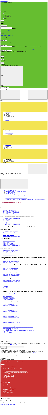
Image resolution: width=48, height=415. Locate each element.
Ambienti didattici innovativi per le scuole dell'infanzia (16, 198)
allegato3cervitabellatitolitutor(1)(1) (10, 298)
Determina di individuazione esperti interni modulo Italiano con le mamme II (18, 327)
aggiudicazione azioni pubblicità (9, 210)
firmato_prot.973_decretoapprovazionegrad (11, 280)
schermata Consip (6, 333)
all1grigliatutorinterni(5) (7, 296)
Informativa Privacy (7, 387)
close (2, 100)
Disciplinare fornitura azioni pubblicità (10, 328)
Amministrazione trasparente (8, 393)
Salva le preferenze (10, 359)
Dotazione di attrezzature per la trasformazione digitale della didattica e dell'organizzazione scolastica (25, 199)
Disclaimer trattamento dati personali (7, 404)
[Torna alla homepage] (24, 89)
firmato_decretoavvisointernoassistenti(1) (11, 288)
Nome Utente (15, 27)
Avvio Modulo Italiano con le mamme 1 (11, 212)
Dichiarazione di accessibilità (8, 389)
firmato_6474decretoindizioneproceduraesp (11, 236)
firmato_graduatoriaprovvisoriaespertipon (11, 317)
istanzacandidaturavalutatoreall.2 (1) (10, 254)
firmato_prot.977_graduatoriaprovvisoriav (11, 281)
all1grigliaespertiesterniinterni (9, 232)
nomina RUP (5, 331)
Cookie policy (6, 384)
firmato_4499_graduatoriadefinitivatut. (10, 262)
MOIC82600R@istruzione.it (16, 371)
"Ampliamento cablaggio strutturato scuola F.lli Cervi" (16, 191)
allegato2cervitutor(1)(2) (8, 243)
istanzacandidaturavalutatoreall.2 (9, 255)
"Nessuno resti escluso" (10, 193)
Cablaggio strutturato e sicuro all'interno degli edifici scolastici (18, 195)
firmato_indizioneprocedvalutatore (9, 251)
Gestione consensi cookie (8, 392)
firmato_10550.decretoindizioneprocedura (11, 219)
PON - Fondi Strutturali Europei (9, 175)
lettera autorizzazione (7, 329)
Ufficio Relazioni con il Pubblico (9, 388)
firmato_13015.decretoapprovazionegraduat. (11, 316)
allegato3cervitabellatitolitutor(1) (9, 244)
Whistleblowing (6, 391)
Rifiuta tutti (10, 346)
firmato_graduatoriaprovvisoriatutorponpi (11, 323)
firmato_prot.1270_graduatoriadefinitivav (11, 275)
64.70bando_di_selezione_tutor (9, 241)
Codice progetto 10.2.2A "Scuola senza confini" (15, 194)
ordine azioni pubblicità (7, 332)
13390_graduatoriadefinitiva (8, 304)
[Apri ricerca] (38, 95)
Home (4, 174)
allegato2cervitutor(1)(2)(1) (8, 297)
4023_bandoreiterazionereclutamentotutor (11, 294)
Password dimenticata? (5, 30)
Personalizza (3, 346)
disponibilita (5, 286)
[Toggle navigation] (10, 95)
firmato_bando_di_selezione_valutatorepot (11, 250)
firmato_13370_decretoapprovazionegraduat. (12, 311)
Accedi (2, 20)
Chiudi (2, 56)
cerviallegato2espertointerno (8, 235)
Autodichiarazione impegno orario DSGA (11, 211)
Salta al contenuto (4, 1)
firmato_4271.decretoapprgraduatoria (10, 268)
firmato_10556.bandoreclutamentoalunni (11, 220)
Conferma (6, 87)
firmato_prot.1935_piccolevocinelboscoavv (11, 223)
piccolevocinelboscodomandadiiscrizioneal (11, 224)
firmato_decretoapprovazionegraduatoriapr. (11, 322)
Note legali (5, 385)
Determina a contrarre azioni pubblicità (10, 325)
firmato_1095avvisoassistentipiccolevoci (11, 287)
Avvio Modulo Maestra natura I (9, 213)
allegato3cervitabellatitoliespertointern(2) (11, 233)
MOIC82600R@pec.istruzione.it (16, 372)
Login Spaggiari (32, 49)
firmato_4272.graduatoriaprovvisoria (10, 269)
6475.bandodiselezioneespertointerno (10, 231)
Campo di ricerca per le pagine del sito (8, 173)
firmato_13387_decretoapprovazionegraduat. (12, 305)
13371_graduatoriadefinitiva (8, 310)
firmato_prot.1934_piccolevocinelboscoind (11, 222)
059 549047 (7, 369)
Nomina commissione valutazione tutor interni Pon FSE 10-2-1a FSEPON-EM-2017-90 (20, 330)
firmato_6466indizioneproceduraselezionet (11, 245)
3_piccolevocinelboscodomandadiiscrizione (11, 218)
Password (14, 28)
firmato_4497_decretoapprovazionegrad (11, 261)
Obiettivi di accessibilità (7, 390)
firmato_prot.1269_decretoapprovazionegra (11, 274)
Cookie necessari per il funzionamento (8, 355)
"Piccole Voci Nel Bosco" (11, 192)
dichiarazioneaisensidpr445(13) (9, 299)
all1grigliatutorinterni (7, 242)
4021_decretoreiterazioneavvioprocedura (11, 293)
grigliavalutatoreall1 (7, 252)
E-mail (13, 46)
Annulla (2, 87)
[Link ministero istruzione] (6, 2)
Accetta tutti (20, 346)
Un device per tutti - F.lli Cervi (12, 197)
